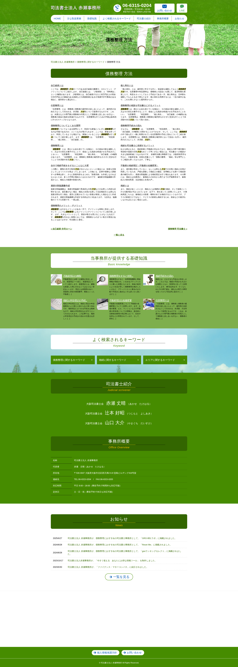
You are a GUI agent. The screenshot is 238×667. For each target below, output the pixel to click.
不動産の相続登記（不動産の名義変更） (140, 165)
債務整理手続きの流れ (131, 125)
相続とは (125, 185)
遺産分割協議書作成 (60, 185)
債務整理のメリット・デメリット (66, 205)
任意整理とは (57, 105)
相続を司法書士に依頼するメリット (137, 145)
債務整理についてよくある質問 (65, 125)
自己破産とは (57, 85)
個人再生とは (127, 85)
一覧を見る (121, 577)
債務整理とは (57, 145)
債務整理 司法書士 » (177, 229)
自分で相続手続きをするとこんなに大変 (70, 165)
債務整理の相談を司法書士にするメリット (141, 105)
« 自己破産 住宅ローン (61, 229)
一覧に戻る (119, 235)
